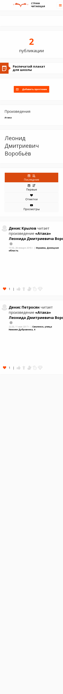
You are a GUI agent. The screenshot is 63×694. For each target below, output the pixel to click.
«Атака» (43, 233)
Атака (8, 117)
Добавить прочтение (33, 89)
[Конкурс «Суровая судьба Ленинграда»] (11, 243)
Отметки (31, 199)
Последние (31, 179)
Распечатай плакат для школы (29, 68)
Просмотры (31, 209)
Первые (31, 189)
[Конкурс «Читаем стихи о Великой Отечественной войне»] (11, 322)
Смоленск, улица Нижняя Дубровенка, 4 (30, 328)
